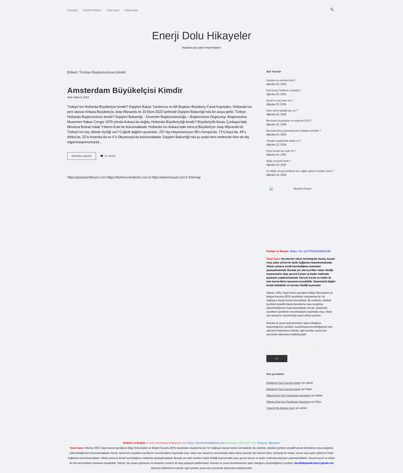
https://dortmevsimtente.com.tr (129, 177)
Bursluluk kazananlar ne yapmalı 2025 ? (289, 120)
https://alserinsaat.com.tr (169, 177)
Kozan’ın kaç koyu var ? (279, 100)
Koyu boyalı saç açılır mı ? (281, 150)
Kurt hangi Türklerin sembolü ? (283, 90)
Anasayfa (72, 10)
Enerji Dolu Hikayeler (201, 36)
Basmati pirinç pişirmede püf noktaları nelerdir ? (293, 130)
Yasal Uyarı (112, 10)
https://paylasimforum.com (86, 177)
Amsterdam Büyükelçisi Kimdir (125, 90)
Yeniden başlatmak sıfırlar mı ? (283, 140)
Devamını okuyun (84, 157)
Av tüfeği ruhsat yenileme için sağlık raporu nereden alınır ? (300, 171)
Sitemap (194, 177)
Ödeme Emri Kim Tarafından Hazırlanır (288, 395)
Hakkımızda (131, 10)
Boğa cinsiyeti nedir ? (278, 161)
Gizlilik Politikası (92, 10)
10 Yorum (109, 156)
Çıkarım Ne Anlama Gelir (280, 408)
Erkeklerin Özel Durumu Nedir (283, 382)
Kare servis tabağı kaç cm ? (282, 110)
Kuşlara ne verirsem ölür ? (281, 80)
